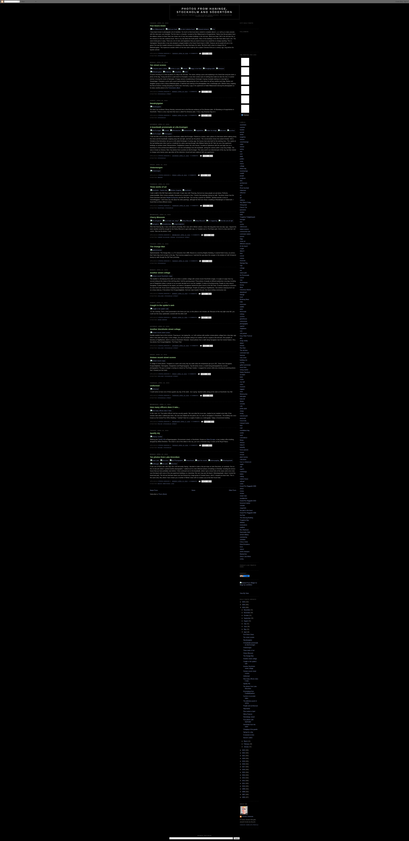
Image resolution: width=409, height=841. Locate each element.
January (246, 747)
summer (242, 127)
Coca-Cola (243, 421)
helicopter (243, 396)
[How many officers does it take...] (161, 410)
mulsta (242, 258)
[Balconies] (222, 130)
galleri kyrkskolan (245, 365)
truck (241, 297)
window (242, 212)
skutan (242, 493)
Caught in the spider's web (162, 305)
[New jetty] (164, 464)
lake (172, 483)
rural (241, 185)
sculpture (243, 178)
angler (242, 464)
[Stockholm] (187, 190)
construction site (245, 231)
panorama (243, 210)
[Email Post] (200, 53)
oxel (241, 154)
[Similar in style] (174, 68)
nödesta (242, 200)
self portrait (243, 333)
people (242, 176)
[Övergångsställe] (208, 68)
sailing (242, 476)
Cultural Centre (244, 423)
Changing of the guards (250, 729)
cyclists (242, 316)
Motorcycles (243, 394)
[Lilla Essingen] (155, 130)
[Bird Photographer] (176, 460)
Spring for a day (248, 732)
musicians (243, 304)
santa (241, 483)
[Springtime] (154, 224)
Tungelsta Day (244, 520)
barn (241, 425)
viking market (244, 370)
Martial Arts (243, 554)
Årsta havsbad (244, 188)
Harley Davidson (245, 372)
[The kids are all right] (225, 221)
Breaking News (244, 299)
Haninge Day (244, 263)
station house (244, 479)
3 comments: (193, 481)
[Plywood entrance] (202, 29)
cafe (241, 406)
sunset (242, 256)
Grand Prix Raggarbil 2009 (248, 486)
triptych (242, 445)
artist (241, 309)
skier (241, 391)
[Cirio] (212, 29)
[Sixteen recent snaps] (158, 361)
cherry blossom (163, 237)
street (168, 94)
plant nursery (244, 457)
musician (242, 260)
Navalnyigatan (156, 103)
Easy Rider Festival (246, 336)
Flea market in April (249, 711)
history (242, 285)
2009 (244, 789)
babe (241, 214)
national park (244, 416)
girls (241, 338)
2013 (244, 778)
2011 (244, 783)
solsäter (242, 505)
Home (193, 490)
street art (242, 241)
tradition (242, 527)
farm (241, 253)
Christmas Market (245, 290)
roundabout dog (244, 430)
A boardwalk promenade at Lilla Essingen (169, 127)
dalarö (242, 343)
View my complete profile (249, 824)
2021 (244, 755)
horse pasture (244, 450)
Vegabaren (243, 328)
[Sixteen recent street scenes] (160, 332)
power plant (243, 408)
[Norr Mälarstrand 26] (157, 29)
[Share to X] (207, 54)
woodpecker (243, 498)
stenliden (242, 539)
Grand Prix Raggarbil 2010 (248, 501)
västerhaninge (244, 142)
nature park (243, 273)
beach (160, 483)
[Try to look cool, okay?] (170, 221)
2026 (244, 602)
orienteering (243, 537)
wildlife (242, 307)
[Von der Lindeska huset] (186, 29)
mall (241, 428)
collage (161, 296)
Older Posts (232, 490)
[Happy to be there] (195, 68)
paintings (161, 208)
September (247, 618)
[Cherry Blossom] (186, 221)
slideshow (243, 190)
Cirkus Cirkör (244, 542)
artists (242, 488)
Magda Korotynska (172, 197)
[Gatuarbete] (177, 72)
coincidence (243, 437)
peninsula (243, 418)
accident (242, 374)
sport (241, 435)
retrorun (242, 442)
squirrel (242, 326)
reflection (243, 193)
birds (241, 377)
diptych (242, 251)
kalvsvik (242, 399)
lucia (241, 547)
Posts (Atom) (163, 494)
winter (160, 177)
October (246, 615)
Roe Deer (243, 348)
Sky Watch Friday (245, 202)
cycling (242, 362)
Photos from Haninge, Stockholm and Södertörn (204, 10)
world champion (244, 551)
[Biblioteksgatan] (156, 72)
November (247, 612)
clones (242, 491)
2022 (244, 753)
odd (241, 467)
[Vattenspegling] (214, 460)
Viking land (243, 205)
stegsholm (243, 508)
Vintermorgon (156, 167)
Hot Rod (242, 515)
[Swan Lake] (155, 460)
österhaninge (244, 171)
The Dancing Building (246, 517)
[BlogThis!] (205, 54)
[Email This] (203, 54)
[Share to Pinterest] (211, 54)
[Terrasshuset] (189, 460)
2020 (244, 758)
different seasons (245, 243)
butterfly (242, 447)
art (240, 195)
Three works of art (158, 187)
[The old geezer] (156, 221)
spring (172, 237)
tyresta (242, 236)
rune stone (243, 357)
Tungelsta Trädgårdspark (247, 217)
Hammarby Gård (245, 532)
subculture (243, 459)
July (245, 624)
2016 (244, 769)
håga (241, 239)
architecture (243, 183)
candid (242, 173)
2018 (244, 764)
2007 (244, 794)
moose (242, 452)
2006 (244, 797)
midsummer (243, 321)
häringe (242, 294)
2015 (244, 772)
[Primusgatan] (167, 134)
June (245, 626)
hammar (242, 355)
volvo (241, 384)
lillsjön (242, 401)
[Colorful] (184, 68)
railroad (242, 481)
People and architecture (250, 706)
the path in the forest (246, 510)
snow (159, 319)
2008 (244, 792)
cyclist (242, 224)
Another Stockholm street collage (165, 329)
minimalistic (243, 525)
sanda (242, 433)
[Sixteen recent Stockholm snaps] (161, 276)
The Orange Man (157, 247)
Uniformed (155, 386)
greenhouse (243, 319)
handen (242, 130)
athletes (242, 522)
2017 (244, 767)
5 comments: (193, 115)
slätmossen (243, 227)
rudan (241, 144)
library (242, 440)
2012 (244, 780)
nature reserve (244, 229)
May (245, 629)
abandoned (243, 292)
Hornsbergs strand (249, 717)
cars (241, 331)
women (242, 345)
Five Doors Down (158, 26)
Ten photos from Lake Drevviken (165, 457)
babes (242, 474)
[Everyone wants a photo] (159, 68)
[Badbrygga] (154, 464)
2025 (244, 604)
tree (241, 151)
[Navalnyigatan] (155, 107)
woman (242, 147)
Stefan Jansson (247, 816)
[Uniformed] (154, 389)
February (247, 744)
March (246, 741)
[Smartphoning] (165, 224)
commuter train (244, 353)
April (245, 632)
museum (242, 387)
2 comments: (194, 205)
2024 (244, 607)
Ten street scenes (158, 65)
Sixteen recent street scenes (163, 357)
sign (241, 265)
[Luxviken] (231, 130)
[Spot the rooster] (201, 460)
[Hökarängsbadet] (226, 460)
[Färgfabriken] (198, 130)
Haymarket (246, 708)
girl (241, 197)
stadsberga (243, 471)
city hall (242, 382)
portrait (242, 132)
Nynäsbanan (244, 282)
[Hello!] (185, 72)
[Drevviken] (164, 460)
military (242, 314)
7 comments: (193, 91)
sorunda (242, 404)
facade (160, 447)
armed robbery (244, 534)
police (160, 423)
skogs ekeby (244, 340)
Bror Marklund (244, 530)
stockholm (162, 55)
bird (241, 222)
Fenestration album (174, 88)
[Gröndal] (165, 130)
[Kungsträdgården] (178, 224)
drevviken (166, 483)
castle (242, 379)
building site (243, 360)
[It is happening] (212, 221)
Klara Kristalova (245, 544)
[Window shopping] (175, 190)
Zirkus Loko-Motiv (245, 556)
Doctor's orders (248, 737)
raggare (242, 389)
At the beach (244, 246)
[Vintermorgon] (155, 171)
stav (241, 280)
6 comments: (193, 53)
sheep (242, 411)
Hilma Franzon (247, 714)
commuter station (245, 234)
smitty (242, 559)
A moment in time (248, 735)
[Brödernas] (167, 72)
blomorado (243, 311)
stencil (242, 549)
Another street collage (160, 273)
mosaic (242, 454)
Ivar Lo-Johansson (245, 462)
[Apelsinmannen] (156, 250)
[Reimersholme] (187, 130)
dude (241, 156)
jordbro (242, 159)
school (242, 277)
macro (242, 163)
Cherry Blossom (157, 217)
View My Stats (244, 593)
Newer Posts (154, 490)
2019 (244, 761)
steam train (243, 496)
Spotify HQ (155, 433)
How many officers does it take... (165, 407)
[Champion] (220, 68)
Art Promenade (244, 275)
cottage (242, 268)
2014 (244, 775)
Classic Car (243, 207)
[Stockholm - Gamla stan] (159, 190)
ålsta (241, 287)
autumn (242, 139)
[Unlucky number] (156, 436)
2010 (244, 786)
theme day (243, 168)
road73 (242, 469)
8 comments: (194, 345)
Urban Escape (210, 439)
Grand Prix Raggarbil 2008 (248, 513)
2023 (244, 750)
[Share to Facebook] (209, 54)
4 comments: (192, 175)
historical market (245, 503)
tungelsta (243, 137)
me (241, 270)
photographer (244, 324)
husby (242, 413)
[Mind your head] (171, 29)
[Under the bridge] (210, 130)
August (246, 621)
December (247, 610)
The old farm (244, 350)
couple (242, 248)
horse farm (243, 367)
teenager (242, 219)
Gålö (241, 302)
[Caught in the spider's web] (159, 309)
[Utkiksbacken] (175, 130)
